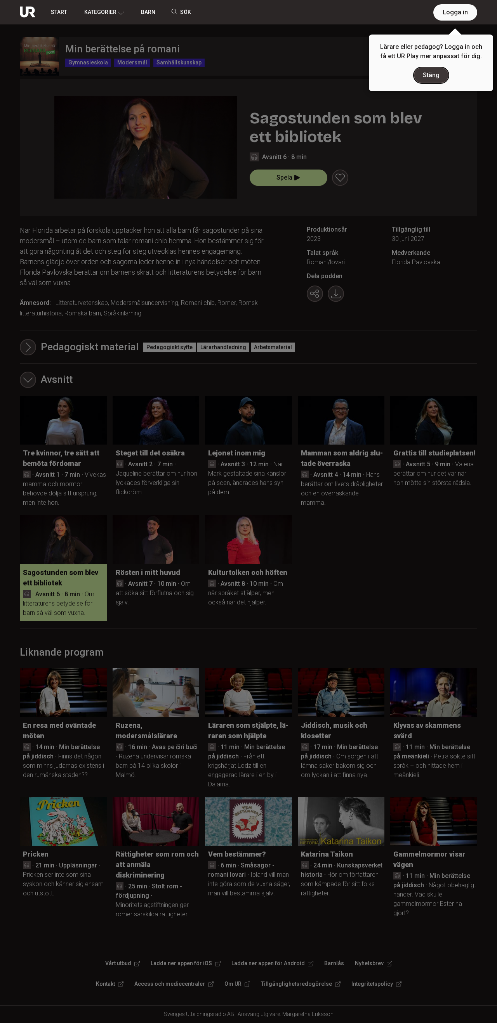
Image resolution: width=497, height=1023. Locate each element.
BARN (148, 12)
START (59, 12)
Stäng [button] (431, 75)
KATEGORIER (100, 12)
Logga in (455, 12)
